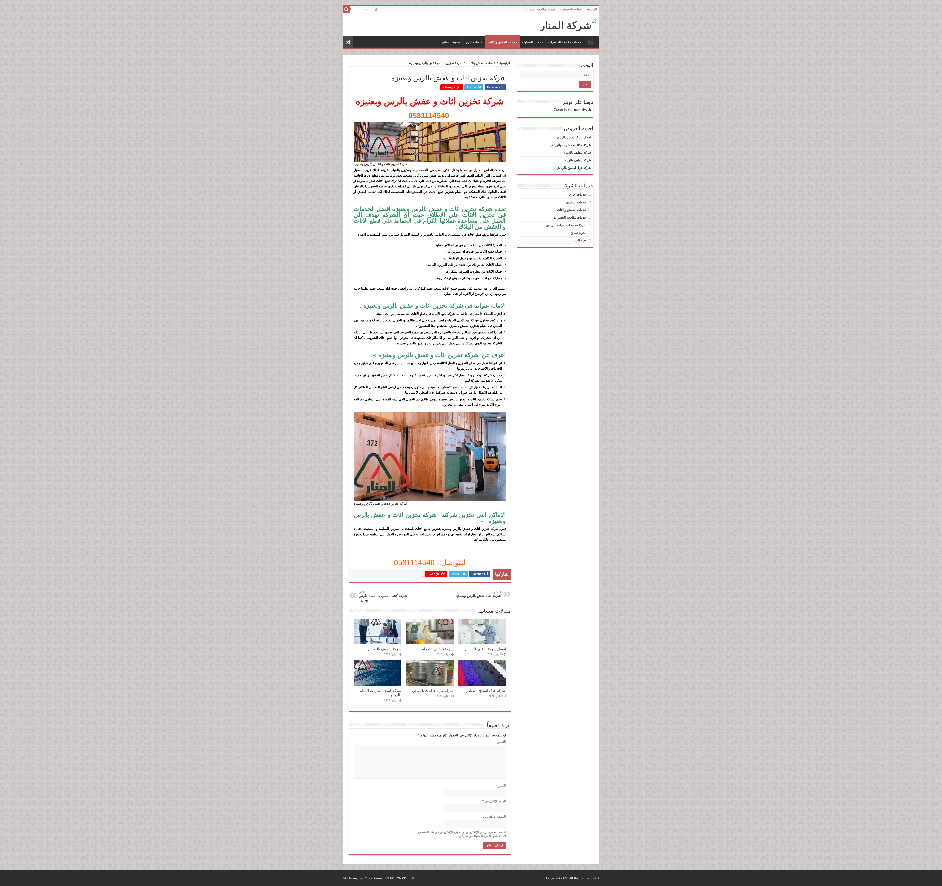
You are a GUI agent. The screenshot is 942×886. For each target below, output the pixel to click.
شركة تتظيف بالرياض (384, 649)
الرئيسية (505, 63)
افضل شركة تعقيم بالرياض (485, 649)
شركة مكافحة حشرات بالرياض (570, 145)
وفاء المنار (579, 240)
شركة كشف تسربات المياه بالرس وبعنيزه (383, 596)
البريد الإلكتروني (494, 801)
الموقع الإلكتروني (494, 816)
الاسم (501, 786)
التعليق (501, 742)
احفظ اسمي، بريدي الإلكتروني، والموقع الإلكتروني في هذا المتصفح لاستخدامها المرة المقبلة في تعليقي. (462, 834)
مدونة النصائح (451, 42)
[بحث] (346, 9)
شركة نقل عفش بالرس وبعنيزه (478, 594)
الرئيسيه (592, 9)
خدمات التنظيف (532, 42)
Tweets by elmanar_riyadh (572, 109)
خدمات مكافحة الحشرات (540, 9)
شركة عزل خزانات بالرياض (433, 690)
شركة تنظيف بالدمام (438, 649)
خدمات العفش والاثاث (502, 42)
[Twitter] (376, 10)
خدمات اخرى (474, 42)
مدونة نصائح (578, 233)
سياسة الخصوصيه (571, 9)
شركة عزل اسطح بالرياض (486, 690)
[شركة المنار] (568, 24)
